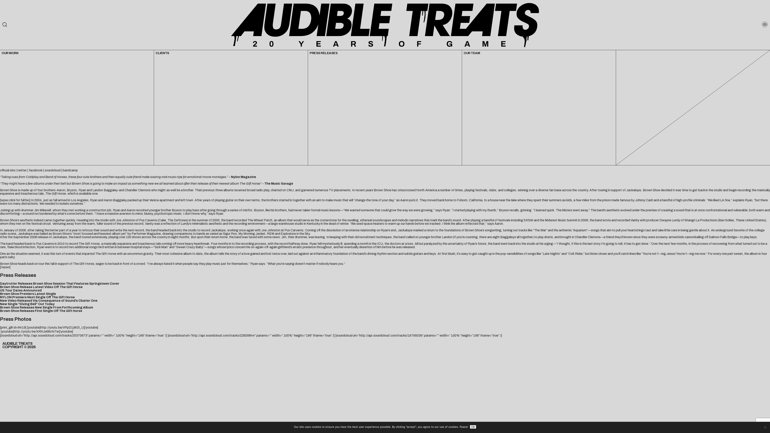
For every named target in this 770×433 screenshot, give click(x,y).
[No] (765, 427)
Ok (473, 426)
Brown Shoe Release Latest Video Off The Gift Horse (41, 287)
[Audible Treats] (385, 25)
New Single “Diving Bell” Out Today (27, 304)
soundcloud (53, 170)
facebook (35, 170)
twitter (22, 170)
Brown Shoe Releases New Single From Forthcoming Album (46, 307)
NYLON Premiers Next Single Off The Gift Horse (37, 297)
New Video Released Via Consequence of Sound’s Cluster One (48, 300)
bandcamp (70, 170)
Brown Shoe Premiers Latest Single (28, 293)
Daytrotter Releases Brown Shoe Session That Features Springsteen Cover (59, 283)
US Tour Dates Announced (21, 290)
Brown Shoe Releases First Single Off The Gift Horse (41, 311)
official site (7, 170)
